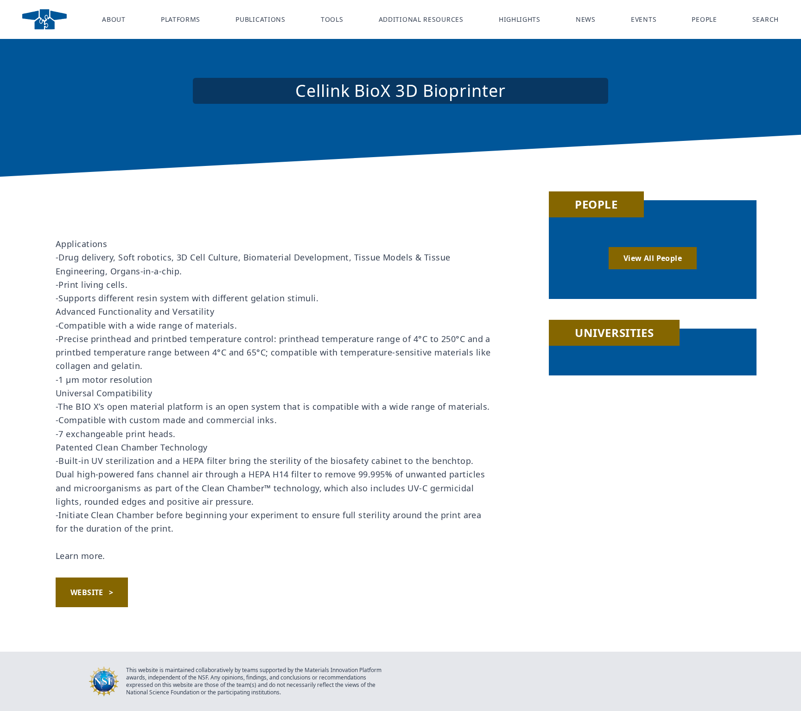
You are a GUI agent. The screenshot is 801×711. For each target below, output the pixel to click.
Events (643, 19)
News (586, 19)
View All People (652, 258)
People (704, 19)
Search (765, 19)
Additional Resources (421, 19)
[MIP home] (44, 19)
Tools (332, 19)
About (114, 19)
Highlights (519, 19)
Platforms (180, 19)
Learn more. (80, 555)
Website (91, 592)
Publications (260, 19)
